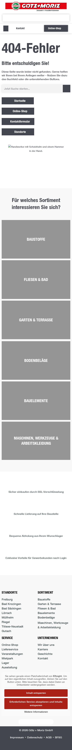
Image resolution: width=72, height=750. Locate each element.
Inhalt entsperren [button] (36, 693)
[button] (5, 28)
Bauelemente (36, 400)
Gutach (6, 631)
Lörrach (7, 613)
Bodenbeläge (36, 360)
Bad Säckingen (11, 608)
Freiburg (7, 599)
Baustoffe (36, 239)
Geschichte (45, 654)
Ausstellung (9, 667)
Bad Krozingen (11, 604)
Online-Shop (10, 645)
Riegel (6, 622)
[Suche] (66, 88)
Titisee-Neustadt (12, 626)
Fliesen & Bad (36, 279)
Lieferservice (10, 649)
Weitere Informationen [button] (36, 711)
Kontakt (43, 658)
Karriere (43, 649)
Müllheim (8, 617)
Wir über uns (46, 645)
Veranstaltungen (12, 654)
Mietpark (7, 658)
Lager (5, 663)
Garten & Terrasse (36, 319)
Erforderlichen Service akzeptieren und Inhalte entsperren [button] (36, 703)
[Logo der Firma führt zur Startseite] (36, 6)
